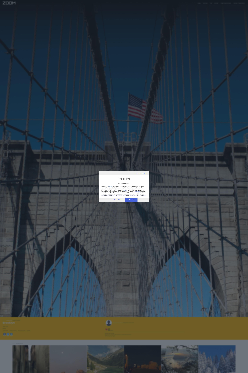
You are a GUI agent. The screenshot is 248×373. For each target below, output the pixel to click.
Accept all (131, 199)
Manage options (118, 199)
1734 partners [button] (109, 186)
